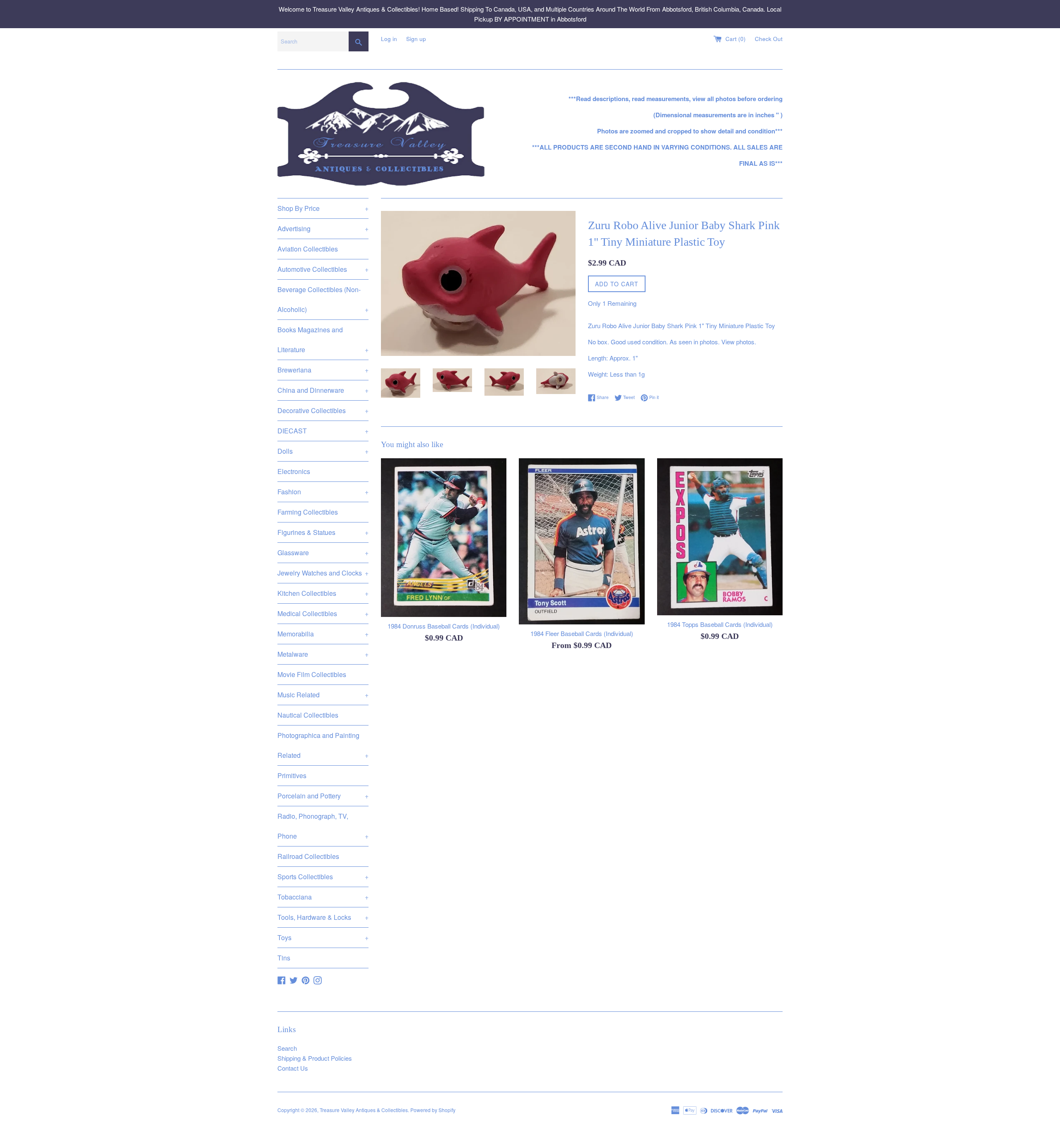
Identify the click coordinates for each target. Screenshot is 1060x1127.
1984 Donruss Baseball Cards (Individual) (444, 626)
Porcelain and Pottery (323, 796)
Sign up (416, 39)
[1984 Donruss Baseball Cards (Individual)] (443, 537)
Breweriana (323, 370)
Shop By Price (323, 208)
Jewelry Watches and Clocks (323, 573)
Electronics (293, 471)
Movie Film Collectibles (311, 674)
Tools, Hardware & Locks (323, 917)
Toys (323, 937)
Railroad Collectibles (308, 856)
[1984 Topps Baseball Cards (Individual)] (720, 536)
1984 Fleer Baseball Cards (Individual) (581, 633)
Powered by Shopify (432, 1109)
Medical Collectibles (323, 613)
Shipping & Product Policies (314, 1058)
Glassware (323, 552)
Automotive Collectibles (323, 269)
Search (287, 1048)
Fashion (323, 491)
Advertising (323, 228)
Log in (389, 39)
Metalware (323, 654)
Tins (283, 958)
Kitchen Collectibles (323, 593)
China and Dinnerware (323, 390)
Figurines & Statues (323, 532)
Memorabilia (323, 633)
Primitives (291, 775)
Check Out (769, 39)
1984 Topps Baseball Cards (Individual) (720, 624)
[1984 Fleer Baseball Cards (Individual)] (581, 541)
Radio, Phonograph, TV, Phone (323, 826)
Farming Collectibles (307, 512)
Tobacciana (323, 897)
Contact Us (292, 1068)
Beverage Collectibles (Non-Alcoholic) (323, 299)
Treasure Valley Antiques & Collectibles (364, 1109)
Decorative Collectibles (323, 410)
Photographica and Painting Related (323, 745)
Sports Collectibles (323, 876)
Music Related (323, 694)
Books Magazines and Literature (323, 339)
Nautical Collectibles (307, 715)
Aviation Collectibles (307, 249)
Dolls (323, 451)
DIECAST (323, 430)
